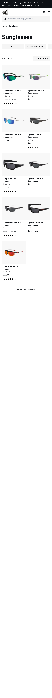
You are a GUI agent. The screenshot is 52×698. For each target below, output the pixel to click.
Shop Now (38, 4)
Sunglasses (13, 26)
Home (4, 26)
